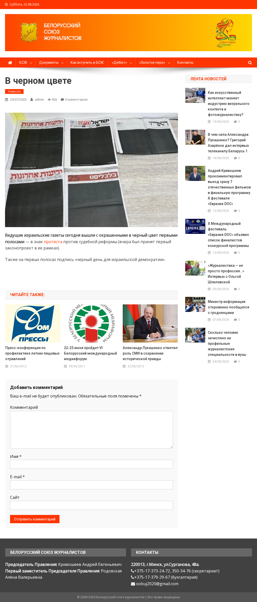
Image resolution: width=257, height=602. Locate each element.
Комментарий (24, 407)
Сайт (15, 497)
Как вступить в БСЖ (87, 62)
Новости (14, 91)
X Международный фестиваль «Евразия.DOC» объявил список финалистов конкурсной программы (228, 235)
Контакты (185, 62)
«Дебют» (119, 62)
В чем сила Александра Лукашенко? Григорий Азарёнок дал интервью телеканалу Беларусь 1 (228, 142)
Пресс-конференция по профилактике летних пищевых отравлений (32, 353)
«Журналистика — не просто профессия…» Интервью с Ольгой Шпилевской (226, 273)
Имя (16, 456)
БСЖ (23, 62)
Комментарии (76, 99)
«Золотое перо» (152, 62)
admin (39, 99)
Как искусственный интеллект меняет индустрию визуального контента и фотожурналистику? (228, 104)
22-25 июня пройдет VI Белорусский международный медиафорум (90, 353)
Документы (48, 62)
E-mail (17, 477)
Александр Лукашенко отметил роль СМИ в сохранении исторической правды (150, 353)
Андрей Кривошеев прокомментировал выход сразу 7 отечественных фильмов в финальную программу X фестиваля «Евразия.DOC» (229, 187)
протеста (53, 241)
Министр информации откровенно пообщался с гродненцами (228, 307)
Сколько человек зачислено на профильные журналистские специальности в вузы (227, 343)
